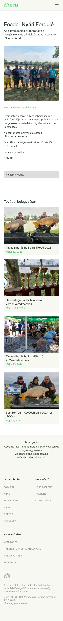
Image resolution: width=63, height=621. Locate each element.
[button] (57, 5)
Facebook (10, 562)
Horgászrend (44, 487)
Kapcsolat (11, 521)
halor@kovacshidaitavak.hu (22, 549)
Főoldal (9, 487)
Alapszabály (43, 500)
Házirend (41, 494)
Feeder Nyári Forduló (24, 107)
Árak (7, 494)
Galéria (9, 514)
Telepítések (11, 500)
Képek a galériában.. (15, 152)
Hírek (7, 107)
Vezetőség (11, 542)
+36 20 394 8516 (13, 555)
